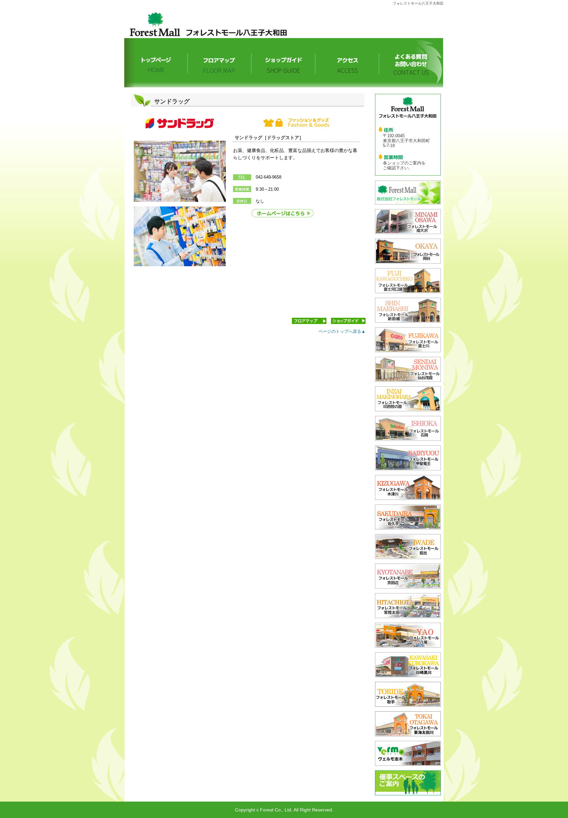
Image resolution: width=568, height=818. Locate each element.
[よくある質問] (411, 62)
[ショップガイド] (284, 62)
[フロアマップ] (220, 62)
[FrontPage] (156, 62)
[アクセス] (347, 62)
